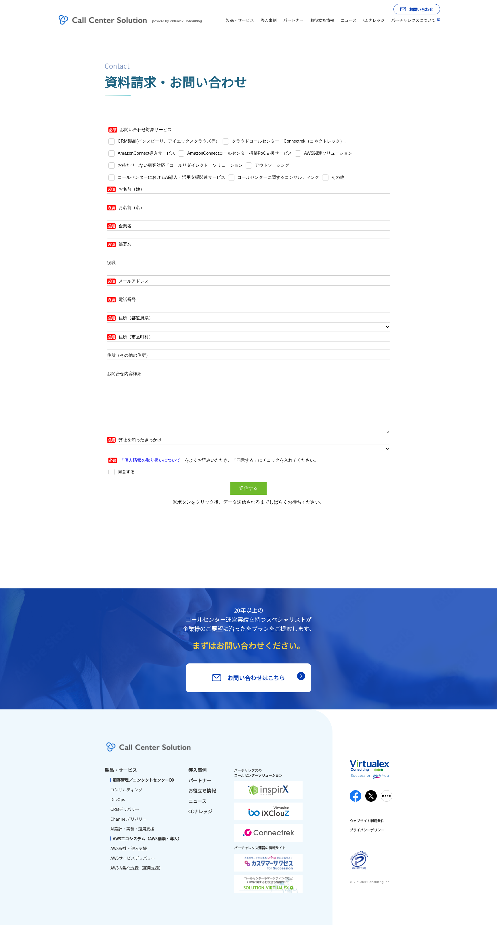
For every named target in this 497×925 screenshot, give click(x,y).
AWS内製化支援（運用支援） (136, 868)
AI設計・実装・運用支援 (132, 829)
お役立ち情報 (322, 20)
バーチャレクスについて (413, 20)
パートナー (293, 20)
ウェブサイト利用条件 (367, 820)
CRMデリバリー (124, 809)
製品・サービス (240, 20)
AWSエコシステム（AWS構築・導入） (147, 838)
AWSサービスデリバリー (132, 858)
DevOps (117, 799)
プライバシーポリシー (367, 829)
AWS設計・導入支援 (128, 848)
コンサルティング (126, 789)
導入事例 (269, 20)
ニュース (349, 20)
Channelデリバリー (128, 819)
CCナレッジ (374, 20)
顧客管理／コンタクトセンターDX (143, 780)
